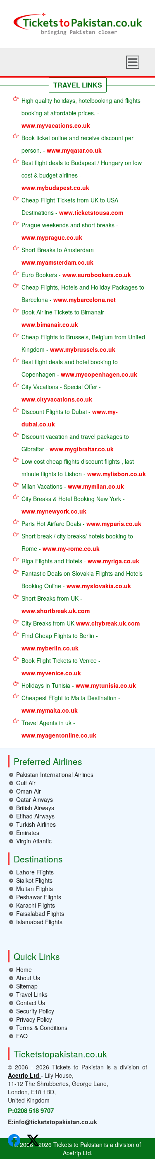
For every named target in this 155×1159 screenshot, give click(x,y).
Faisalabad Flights (40, 913)
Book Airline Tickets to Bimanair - (64, 318)
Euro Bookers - (76, 274)
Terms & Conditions (41, 1027)
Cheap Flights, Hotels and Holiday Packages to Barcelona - (82, 293)
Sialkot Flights (34, 880)
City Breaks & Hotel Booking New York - (73, 504)
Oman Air (28, 791)
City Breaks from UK (80, 623)
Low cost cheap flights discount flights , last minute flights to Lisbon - (83, 467)
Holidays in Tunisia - (78, 685)
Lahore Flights (35, 872)
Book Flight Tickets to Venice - (60, 666)
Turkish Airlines (36, 824)
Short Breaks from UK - (55, 604)
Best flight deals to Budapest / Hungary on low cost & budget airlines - (81, 175)
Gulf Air (26, 783)
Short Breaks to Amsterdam (57, 256)
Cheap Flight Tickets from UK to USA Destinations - (72, 206)
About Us (28, 978)
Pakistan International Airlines (54, 774)
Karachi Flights (35, 905)
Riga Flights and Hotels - (80, 561)
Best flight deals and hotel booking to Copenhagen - (79, 368)
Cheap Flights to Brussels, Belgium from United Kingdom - (83, 343)
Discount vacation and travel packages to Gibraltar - (75, 442)
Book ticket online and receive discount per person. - (77, 144)
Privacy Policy (34, 1019)
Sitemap (27, 986)
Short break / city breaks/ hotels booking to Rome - (77, 542)
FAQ (22, 1036)
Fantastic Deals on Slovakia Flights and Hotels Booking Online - (82, 579)
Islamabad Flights (39, 922)
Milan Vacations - (72, 486)
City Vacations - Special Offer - (61, 392)
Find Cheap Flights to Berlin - (59, 641)
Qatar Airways (34, 799)
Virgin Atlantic (34, 841)
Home (24, 969)
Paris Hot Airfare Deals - (81, 523)
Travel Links (32, 994)
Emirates (27, 832)
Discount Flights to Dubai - (69, 417)
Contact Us (30, 1002)
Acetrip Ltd (24, 1075)
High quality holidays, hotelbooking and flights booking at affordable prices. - (81, 112)
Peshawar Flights (38, 897)
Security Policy (35, 1011)
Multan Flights (34, 888)
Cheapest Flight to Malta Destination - (70, 704)
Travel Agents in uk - (58, 728)
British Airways (35, 808)
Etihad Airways (35, 816)
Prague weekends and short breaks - (69, 231)
